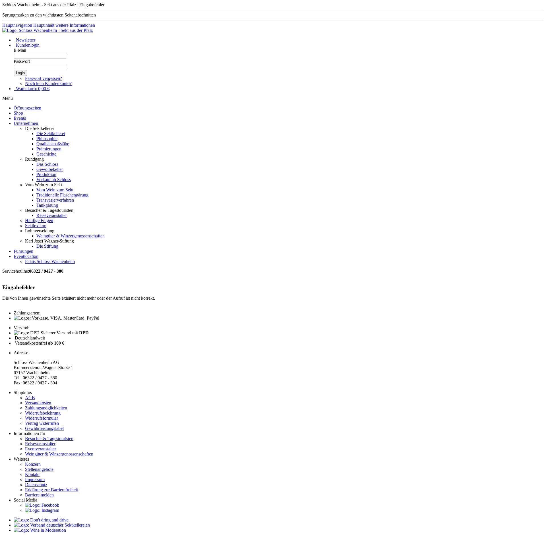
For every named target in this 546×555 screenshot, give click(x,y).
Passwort (22, 61)
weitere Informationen (75, 25)
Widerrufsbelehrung (43, 413)
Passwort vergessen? (43, 78)
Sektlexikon (35, 225)
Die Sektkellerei (50, 133)
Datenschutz (36, 484)
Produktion (46, 174)
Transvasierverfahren (55, 200)
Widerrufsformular (41, 418)
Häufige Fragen (39, 220)
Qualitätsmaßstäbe (52, 143)
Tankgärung (47, 205)
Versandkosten (38, 402)
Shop (18, 113)
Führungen (23, 251)
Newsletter (25, 40)
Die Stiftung (47, 246)
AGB (30, 397)
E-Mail (20, 50)
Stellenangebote (39, 469)
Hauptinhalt (43, 25)
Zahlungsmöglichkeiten (46, 407)
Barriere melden (39, 494)
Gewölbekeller (49, 169)
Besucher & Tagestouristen (49, 438)
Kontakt (32, 474)
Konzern (33, 464)
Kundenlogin (27, 45)
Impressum (35, 479)
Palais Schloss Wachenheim (50, 261)
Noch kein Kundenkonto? (48, 83)
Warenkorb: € (32, 88)
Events (20, 118)
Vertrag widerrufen (42, 423)
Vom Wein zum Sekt (54, 189)
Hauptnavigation (17, 25)
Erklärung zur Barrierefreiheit (51, 489)
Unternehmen (26, 123)
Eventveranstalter (40, 448)
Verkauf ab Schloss (53, 179)
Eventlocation (26, 256)
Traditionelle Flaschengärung (62, 194)
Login (20, 73)
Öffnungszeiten (27, 107)
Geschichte (46, 154)
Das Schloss (47, 164)
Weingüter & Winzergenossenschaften (70, 235)
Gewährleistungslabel (44, 428)
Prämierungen (48, 148)
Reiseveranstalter (51, 215)
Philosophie (46, 138)
